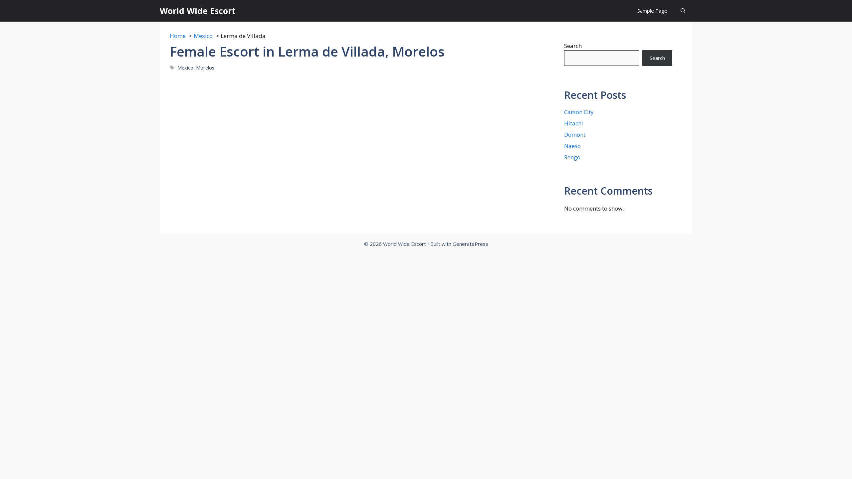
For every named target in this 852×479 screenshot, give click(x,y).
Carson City (579, 112)
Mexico (185, 68)
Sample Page (652, 10)
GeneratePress (470, 243)
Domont (574, 134)
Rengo (572, 157)
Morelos (205, 68)
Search (573, 46)
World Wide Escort (197, 10)
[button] (683, 11)
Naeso (572, 146)
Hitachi (573, 123)
